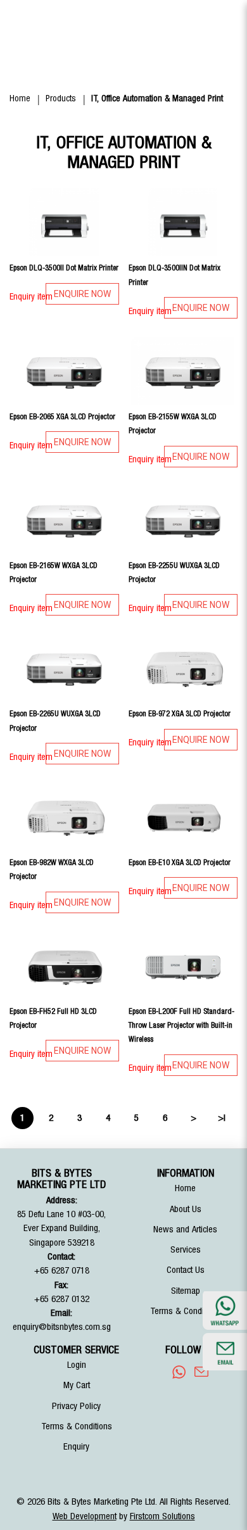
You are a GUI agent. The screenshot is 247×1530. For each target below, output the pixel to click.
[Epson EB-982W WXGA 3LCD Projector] (64, 817)
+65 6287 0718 (61, 1270)
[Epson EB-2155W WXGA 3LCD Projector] (183, 371)
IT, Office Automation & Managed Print (157, 98)
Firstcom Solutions (162, 1516)
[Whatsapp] (179, 1372)
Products (61, 98)
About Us (185, 1209)
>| (221, 1118)
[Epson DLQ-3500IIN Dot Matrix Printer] (183, 222)
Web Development (85, 1516)
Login (76, 1365)
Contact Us (186, 1270)
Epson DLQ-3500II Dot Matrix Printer (64, 268)
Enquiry (76, 1446)
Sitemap (185, 1291)
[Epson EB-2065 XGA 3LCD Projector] (64, 371)
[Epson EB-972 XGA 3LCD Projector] (183, 668)
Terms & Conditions (185, 1311)
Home (20, 98)
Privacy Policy (76, 1406)
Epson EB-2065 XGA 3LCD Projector (62, 416)
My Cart (76, 1385)
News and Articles (185, 1229)
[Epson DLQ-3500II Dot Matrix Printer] (64, 222)
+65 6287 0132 (61, 1299)
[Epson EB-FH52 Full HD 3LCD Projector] (64, 966)
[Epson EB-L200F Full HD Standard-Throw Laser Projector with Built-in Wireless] (183, 966)
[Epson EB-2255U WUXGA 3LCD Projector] (183, 520)
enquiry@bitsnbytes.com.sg (62, 1327)
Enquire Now (82, 294)
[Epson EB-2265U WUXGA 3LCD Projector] (64, 668)
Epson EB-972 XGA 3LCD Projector (180, 714)
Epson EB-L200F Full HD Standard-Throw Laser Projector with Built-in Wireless (181, 1026)
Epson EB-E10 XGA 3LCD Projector (180, 862)
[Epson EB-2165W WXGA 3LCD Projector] (64, 520)
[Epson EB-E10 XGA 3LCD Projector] (183, 817)
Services (185, 1250)
